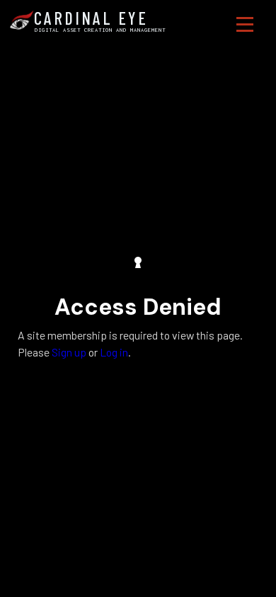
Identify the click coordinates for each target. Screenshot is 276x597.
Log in (114, 352)
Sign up (69, 352)
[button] (245, 24)
